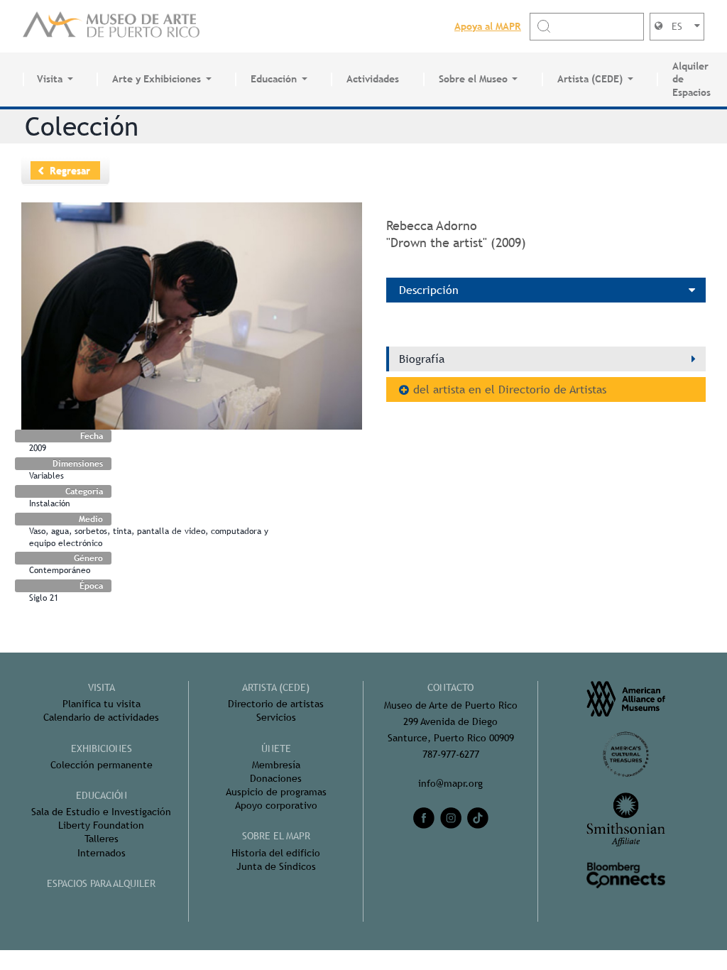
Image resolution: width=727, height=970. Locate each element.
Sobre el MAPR (276, 835)
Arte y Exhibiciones (156, 79)
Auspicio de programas (276, 791)
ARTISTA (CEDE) (276, 687)
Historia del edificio (275, 853)
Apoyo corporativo (276, 805)
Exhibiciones (101, 748)
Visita (49, 79)
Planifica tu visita (101, 703)
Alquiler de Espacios (691, 79)
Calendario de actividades (101, 717)
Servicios (276, 717)
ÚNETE (276, 748)
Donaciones (276, 778)
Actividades (372, 79)
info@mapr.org (450, 783)
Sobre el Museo (473, 79)
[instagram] (450, 818)
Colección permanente (101, 764)
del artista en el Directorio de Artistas (509, 389)
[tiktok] (477, 818)
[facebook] (423, 818)
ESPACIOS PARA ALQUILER (101, 883)
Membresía (276, 764)
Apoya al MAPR (487, 26)
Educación (274, 79)
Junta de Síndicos (276, 866)
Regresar (70, 170)
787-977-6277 (450, 754)
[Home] (111, 26)
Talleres (101, 838)
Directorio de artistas (276, 703)
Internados (101, 853)
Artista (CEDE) (590, 79)
